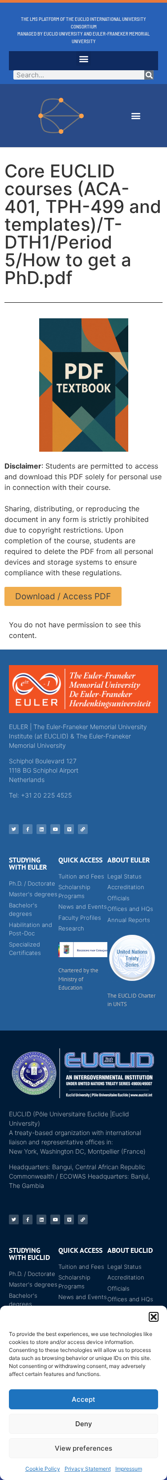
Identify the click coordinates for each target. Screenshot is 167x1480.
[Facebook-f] (28, 829)
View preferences (83, 1448)
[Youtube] (55, 829)
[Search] (149, 75)
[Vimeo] (69, 829)
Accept (83, 1399)
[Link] (83, 829)
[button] (153, 1316)
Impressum (128, 1468)
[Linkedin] (41, 829)
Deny (83, 1424)
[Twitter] (14, 829)
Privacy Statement (88, 1468)
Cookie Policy (42, 1468)
